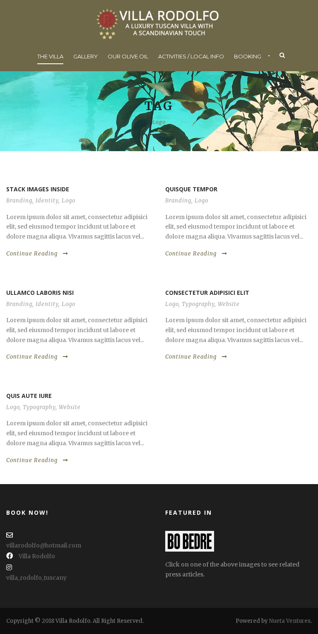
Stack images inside (37, 189)
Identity (47, 200)
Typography (198, 304)
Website (229, 304)
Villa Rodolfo (37, 556)
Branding (19, 200)
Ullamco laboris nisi (40, 293)
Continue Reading (32, 253)
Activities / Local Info (191, 56)
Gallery (85, 56)
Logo (68, 200)
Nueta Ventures (290, 620)
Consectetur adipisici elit (207, 293)
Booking (247, 56)
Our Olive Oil (128, 56)
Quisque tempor (191, 189)
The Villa (50, 56)
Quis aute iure (29, 396)
